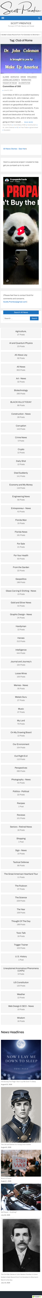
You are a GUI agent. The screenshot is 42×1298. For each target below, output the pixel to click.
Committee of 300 (12, 86)
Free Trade (24, 127)
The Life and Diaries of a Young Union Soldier (16, 1144)
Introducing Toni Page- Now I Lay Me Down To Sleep (18, 1081)
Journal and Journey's (11, 80)
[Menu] (2, 18)
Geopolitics (14, 77)
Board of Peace (6, 1178)
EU (18, 127)
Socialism (7, 130)
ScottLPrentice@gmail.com (15, 302)
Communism (31, 125)
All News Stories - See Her (14, 149)
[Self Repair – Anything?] (21, 1197)
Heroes (23, 77)
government (34, 127)
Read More (28, 122)
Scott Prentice (21, 23)
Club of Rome (7, 125)
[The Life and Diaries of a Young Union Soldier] (21, 1115)
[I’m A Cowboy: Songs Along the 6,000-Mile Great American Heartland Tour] (39, 34)
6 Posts (21, 971)
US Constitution (24, 83)
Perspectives (26, 80)
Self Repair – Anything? (9, 1212)
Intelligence (32, 77)
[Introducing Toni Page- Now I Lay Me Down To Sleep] (21, 1060)
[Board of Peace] (21, 1163)
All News (6, 77)
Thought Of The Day (10, 83)
